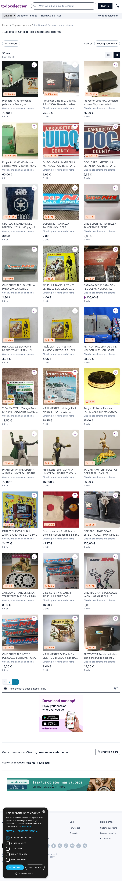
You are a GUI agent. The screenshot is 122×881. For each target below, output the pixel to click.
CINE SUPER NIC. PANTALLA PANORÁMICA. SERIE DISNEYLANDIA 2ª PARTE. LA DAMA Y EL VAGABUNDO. (100, 225)
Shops (33, 15)
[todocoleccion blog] (85, 845)
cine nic (30, 762)
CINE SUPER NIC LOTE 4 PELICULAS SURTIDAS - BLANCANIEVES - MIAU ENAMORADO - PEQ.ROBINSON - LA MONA (60, 594)
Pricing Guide (47, 15)
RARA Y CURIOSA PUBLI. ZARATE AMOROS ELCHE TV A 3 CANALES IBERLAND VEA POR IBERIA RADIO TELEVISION (19, 533)
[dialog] (25, 843)
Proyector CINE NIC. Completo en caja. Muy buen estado (101, 102)
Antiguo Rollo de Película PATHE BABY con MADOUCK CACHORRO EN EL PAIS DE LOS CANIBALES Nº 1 (102, 410)
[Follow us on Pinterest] (66, 845)
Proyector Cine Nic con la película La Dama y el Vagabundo (16, 102)
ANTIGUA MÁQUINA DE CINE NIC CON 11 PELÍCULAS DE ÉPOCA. (100, 348)
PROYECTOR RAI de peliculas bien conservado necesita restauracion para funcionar (100, 656)
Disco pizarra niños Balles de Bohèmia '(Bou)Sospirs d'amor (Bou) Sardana (60, 533)
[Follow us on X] (60, 845)
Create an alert (109, 751)
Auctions (22, 15)
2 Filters (12, 43)
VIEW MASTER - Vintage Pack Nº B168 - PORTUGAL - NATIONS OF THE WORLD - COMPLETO (60, 410)
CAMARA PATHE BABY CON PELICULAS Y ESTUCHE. (99, 287)
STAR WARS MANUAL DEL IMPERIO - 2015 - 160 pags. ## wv (19, 225)
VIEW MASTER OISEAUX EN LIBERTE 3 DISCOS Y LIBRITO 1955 (59, 656)
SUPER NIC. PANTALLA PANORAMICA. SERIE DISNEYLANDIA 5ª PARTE (57, 225)
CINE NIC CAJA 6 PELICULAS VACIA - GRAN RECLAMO (100, 594)
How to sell (75, 828)
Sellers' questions (108, 828)
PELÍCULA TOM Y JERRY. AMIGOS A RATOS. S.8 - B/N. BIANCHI (59, 348)
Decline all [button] (35, 867)
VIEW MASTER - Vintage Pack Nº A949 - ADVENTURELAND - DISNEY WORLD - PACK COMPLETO (19, 410)
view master (43, 762)
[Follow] (34, 65)
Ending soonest (106, 43)
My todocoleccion (108, 15)
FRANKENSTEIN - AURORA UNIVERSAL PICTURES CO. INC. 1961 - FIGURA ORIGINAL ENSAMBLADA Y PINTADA (61, 471)
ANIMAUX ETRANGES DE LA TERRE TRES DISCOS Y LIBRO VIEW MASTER (19, 594)
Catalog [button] (8, 15)
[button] (25, 831)
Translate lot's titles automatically (27, 688)
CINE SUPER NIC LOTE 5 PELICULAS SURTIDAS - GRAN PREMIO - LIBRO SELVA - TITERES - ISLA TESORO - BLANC (19, 656)
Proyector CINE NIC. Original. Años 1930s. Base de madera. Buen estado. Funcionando (59, 102)
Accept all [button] (15, 867)
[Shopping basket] (118, 6)
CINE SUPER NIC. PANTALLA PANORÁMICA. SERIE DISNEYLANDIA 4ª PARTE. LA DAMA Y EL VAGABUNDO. (19, 287)
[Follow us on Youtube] (72, 845)
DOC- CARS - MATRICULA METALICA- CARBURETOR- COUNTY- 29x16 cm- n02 (99, 164)
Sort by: (88, 43)
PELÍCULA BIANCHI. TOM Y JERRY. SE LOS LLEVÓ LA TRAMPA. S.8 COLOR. (58, 287)
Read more (26, 826)
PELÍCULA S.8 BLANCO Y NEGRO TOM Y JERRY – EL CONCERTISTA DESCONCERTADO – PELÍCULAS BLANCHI (17, 348)
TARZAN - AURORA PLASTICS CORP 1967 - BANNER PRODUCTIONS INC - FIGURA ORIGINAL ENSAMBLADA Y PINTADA (101, 471)
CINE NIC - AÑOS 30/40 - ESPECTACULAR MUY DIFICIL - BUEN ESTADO (101, 533)
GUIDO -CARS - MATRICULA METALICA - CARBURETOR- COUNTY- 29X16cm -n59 (59, 164)
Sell (59, 15)
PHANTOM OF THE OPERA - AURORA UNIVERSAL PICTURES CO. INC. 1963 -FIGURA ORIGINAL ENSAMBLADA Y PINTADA (20, 471)
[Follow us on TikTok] (78, 845)
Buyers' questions (108, 833)
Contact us (105, 838)
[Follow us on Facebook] (53, 845)
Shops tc (74, 833)
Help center (106, 821)
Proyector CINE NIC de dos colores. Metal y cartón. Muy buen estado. (18, 164)
